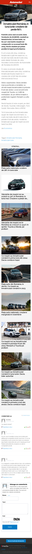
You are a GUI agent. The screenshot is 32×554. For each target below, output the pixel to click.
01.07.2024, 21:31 (10, 433)
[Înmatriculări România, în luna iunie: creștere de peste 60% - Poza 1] (16, 14)
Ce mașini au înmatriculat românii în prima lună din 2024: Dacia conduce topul (14, 258)
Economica (8, 128)
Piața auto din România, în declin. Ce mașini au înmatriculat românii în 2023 (13, 286)
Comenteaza (26, 415)
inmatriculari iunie (7, 140)
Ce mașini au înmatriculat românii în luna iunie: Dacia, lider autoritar (13, 374)
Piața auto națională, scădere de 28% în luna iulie (14, 169)
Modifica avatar (5, 486)
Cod (3, 516)
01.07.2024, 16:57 (10, 421)
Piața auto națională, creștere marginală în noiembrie (14, 313)
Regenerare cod (14, 522)
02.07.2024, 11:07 (10, 460)
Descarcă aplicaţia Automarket (16, 541)
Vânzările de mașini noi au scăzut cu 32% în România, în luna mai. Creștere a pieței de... (14, 196)
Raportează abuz (7, 427)
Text (3, 502)
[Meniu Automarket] (30, 2)
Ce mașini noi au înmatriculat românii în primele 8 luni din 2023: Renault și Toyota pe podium (14, 344)
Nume (4, 495)
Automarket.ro (16, 2)
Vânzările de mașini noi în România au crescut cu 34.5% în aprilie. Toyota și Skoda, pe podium (15, 226)
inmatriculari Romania (14, 138)
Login (9, 495)
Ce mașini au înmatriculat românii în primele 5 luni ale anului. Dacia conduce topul (13, 402)
